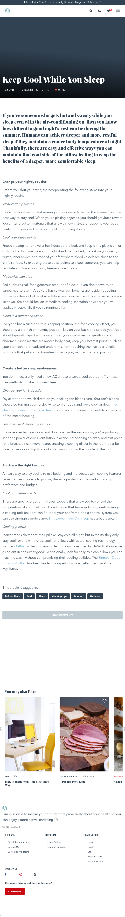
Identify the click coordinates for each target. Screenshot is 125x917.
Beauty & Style (95, 857)
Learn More (14, 891)
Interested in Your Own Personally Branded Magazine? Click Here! (62, 2)
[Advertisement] (62, 656)
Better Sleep (12, 596)
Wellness (95, 596)
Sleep (42, 596)
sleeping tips (59, 596)
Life (7, 776)
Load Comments (62, 615)
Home (91, 842)
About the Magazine (18, 842)
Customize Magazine (18, 852)
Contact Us (13, 847)
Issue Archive (54, 842)
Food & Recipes (68, 776)
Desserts (119, 776)
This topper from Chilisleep (69, 518)
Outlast (20, 546)
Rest (29, 596)
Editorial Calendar (57, 847)
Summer (78, 596)
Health (8, 90)
